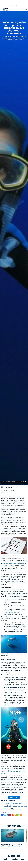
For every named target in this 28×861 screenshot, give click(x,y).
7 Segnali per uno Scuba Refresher (13, 810)
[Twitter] (5, 815)
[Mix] (15, 815)
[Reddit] (13, 815)
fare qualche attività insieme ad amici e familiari (14, 563)
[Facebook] (2, 815)
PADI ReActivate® (8, 779)
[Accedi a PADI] (26, 9)
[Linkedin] (8, 815)
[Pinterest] (10, 815)
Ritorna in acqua (14, 797)
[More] (21, 815)
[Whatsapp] (18, 815)
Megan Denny (8, 487)
